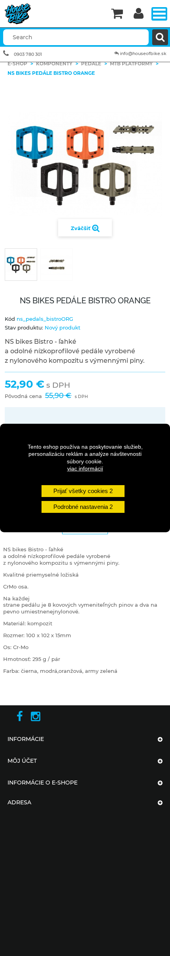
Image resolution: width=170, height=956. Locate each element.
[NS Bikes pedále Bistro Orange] (21, 264)
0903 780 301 (28, 54)
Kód (10, 319)
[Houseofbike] (53, 14)
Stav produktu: (24, 327)
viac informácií (85, 468)
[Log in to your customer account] (138, 14)
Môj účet (22, 760)
